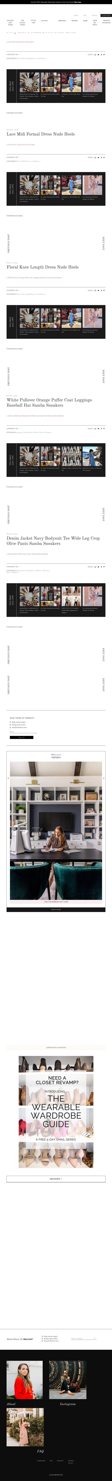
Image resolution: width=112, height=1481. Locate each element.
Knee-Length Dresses (29, 58)
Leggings (19, 432)
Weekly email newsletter (19, 725)
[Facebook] (16, 141)
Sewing (75, 20)
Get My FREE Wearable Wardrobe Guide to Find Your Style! (56, 2)
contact (60, 1460)
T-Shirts (38, 570)
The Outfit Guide (22, 23)
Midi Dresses (26, 161)
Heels (18, 58)
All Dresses (42, 58)
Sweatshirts (28, 432)
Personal (62, 20)
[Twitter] (17, 141)
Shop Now (56, 909)
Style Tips (33, 22)
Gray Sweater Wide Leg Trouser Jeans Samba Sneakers (28, 554)
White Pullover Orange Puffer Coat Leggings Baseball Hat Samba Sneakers (35, 278)
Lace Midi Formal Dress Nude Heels (21, 42)
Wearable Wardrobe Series (19, 727)
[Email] (95, 157)
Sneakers (49, 432)
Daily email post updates (19, 722)
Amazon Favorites (106, 22)
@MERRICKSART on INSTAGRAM (56, 1047)
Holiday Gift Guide (10, 23)
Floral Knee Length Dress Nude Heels (21, 145)
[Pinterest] (104, 157)
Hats (36, 432)
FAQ (84, 15)
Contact (94, 15)
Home (85, 20)
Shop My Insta (95, 23)
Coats (41, 432)
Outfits (44, 20)
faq (51, 1460)
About (76, 15)
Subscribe (106, 15)
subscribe (41, 1460)
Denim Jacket (20, 570)
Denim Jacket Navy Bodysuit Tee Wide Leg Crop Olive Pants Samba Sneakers (36, 416)
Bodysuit (15, 572)
